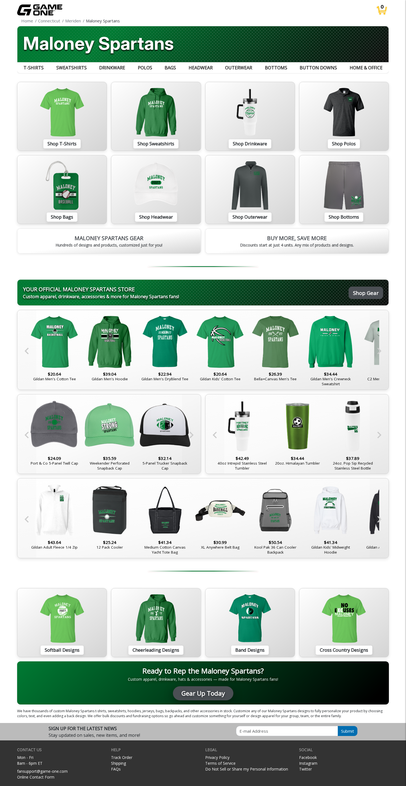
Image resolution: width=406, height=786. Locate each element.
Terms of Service (220, 763)
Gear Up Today (203, 693)
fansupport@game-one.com (42, 771)
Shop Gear (366, 292)
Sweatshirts (71, 68)
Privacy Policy (217, 757)
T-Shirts (33, 68)
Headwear (201, 68)
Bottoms (276, 68)
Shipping (118, 763)
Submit (347, 731)
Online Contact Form (35, 777)
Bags (170, 68)
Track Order (121, 757)
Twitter (305, 769)
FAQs (116, 769)
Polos (145, 68)
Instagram (308, 763)
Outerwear (238, 68)
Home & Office (366, 68)
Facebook (308, 757)
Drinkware (112, 68)
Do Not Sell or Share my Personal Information (246, 769)
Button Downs (318, 68)
